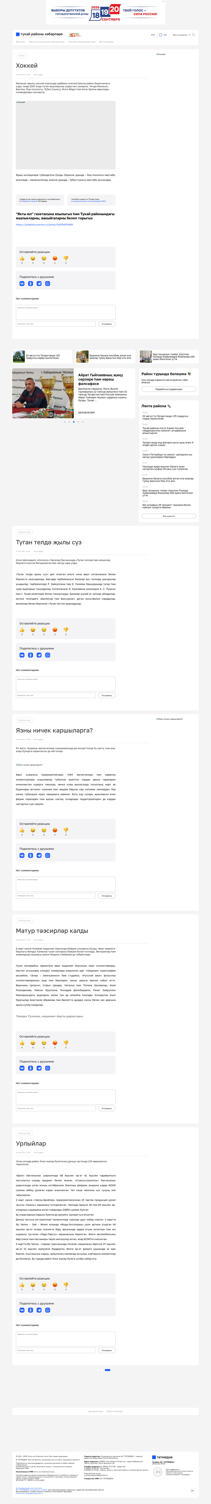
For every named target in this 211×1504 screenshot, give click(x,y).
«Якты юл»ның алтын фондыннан (47, 41)
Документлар (96, 1411)
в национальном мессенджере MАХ (88, 201)
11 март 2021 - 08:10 (23, 739)
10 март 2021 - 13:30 (23, 1152)
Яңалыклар (24, 532)
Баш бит (20, 41)
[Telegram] (39, 283)
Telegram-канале (29, 201)
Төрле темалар (115, 1411)
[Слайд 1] (64, 422)
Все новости (169, 516)
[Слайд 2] (69, 422)
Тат (165, 35)
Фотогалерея (106, 41)
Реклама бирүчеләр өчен (81, 41)
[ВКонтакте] (22, 283)
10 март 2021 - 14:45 (23, 940)
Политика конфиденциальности (29, 1493)
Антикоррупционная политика (29, 1488)
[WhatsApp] (47, 283)
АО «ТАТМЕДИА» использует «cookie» (32, 1490)
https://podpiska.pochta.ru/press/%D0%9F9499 (44, 224)
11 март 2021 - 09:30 (23, 551)
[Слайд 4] (78, 422)
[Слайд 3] (73, 422)
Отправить (107, 324)
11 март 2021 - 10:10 (23, 74)
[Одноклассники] (30, 283)
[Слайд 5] (83, 422)
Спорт (21, 55)
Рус (153, 35)
